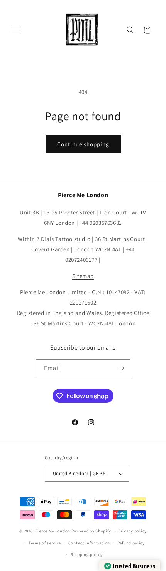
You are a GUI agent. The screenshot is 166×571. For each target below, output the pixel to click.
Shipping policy (87, 554)
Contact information (89, 543)
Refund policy (131, 543)
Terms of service (45, 543)
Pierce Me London (52, 531)
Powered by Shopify (91, 531)
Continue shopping (83, 144)
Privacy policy (132, 531)
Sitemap (83, 276)
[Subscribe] (121, 368)
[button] (15, 30)
